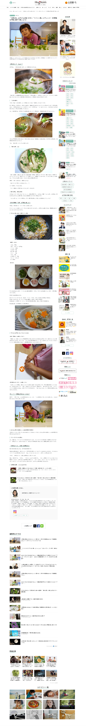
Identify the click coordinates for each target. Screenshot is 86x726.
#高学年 (67, 157)
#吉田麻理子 (68, 99)
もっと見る (67, 312)
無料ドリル (38, 7)
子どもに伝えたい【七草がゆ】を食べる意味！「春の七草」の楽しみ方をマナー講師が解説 (36, 477)
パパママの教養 (13, 7)
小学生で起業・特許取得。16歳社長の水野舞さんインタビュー (71, 247)
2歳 (69, 198)
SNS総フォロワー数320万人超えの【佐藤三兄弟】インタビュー (71, 232)
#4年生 (71, 95)
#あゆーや (68, 169)
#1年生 (67, 93)
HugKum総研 (64, 184)
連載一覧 (70, 7)
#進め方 (67, 103)
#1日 (71, 103)
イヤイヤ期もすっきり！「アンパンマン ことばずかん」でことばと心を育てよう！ (67, 58)
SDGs (53, 7)
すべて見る (67, 345)
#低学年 (67, 155)
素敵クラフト (71, 184)
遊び (18, 7)
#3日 (67, 105)
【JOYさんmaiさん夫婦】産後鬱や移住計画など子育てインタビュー (71, 224)
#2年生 (71, 93)
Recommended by (50, 646)
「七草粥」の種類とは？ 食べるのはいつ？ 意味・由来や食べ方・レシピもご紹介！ (34, 468)
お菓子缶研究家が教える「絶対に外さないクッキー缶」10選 (71, 239)
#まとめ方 (68, 152)
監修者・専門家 (76, 7)
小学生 (71, 200)
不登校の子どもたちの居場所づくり (67, 192)
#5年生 (71, 97)
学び (8, 7)
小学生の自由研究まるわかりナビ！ (28, 7)
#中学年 (72, 155)
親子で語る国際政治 (67, 189)
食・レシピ (44, 7)
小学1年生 (65, 200)
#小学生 (71, 154)
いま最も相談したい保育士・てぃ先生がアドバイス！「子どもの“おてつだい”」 (67, 37)
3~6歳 (74, 198)
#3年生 (67, 95)
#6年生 (67, 97)
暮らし (60, 7)
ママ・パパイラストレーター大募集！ (67, 77)
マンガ (49, 7)
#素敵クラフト (69, 101)
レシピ (20, 11)
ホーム (11, 11)
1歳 (65, 198)
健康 (57, 7)
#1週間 (71, 127)
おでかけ (65, 7)
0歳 (60, 198)
